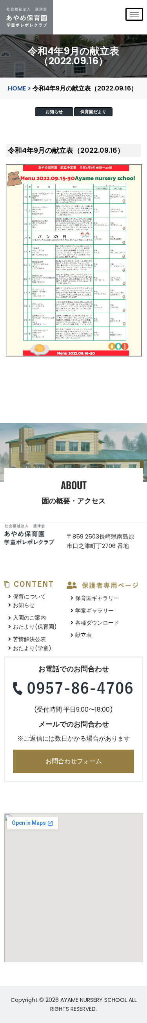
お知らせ (54, 112)
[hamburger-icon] (134, 14)
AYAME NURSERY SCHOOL (93, 1000)
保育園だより (93, 112)
